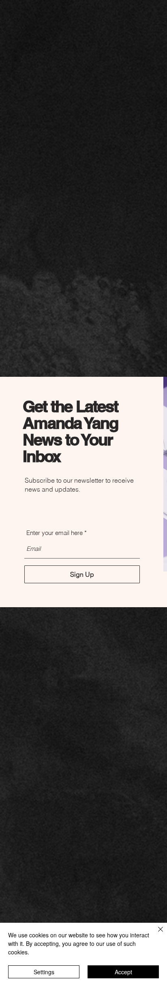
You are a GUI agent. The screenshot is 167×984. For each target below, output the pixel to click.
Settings (44, 972)
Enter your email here (54, 533)
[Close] (155, 934)
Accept (123, 972)
